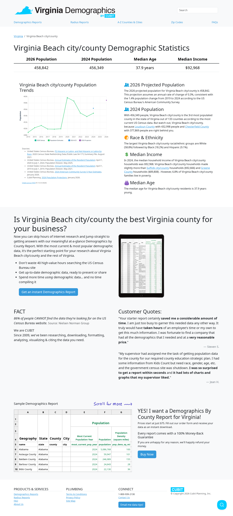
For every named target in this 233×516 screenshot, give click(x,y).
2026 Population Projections (54, 177)
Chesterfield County (197, 126)
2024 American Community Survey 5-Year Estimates (78, 171)
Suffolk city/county (158, 168)
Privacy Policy (73, 497)
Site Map (70, 500)
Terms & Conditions (76, 494)
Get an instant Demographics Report (48, 292)
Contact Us (124, 497)
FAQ (16, 500)
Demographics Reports (28, 22)
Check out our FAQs (29, 183)
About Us (18, 504)
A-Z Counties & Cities (130, 22)
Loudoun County (145, 126)
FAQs (215, 22)
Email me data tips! (131, 504)
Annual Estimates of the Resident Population (75, 160)
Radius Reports (80, 22)
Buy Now (147, 454)
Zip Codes (177, 22)
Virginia (18, 36)
